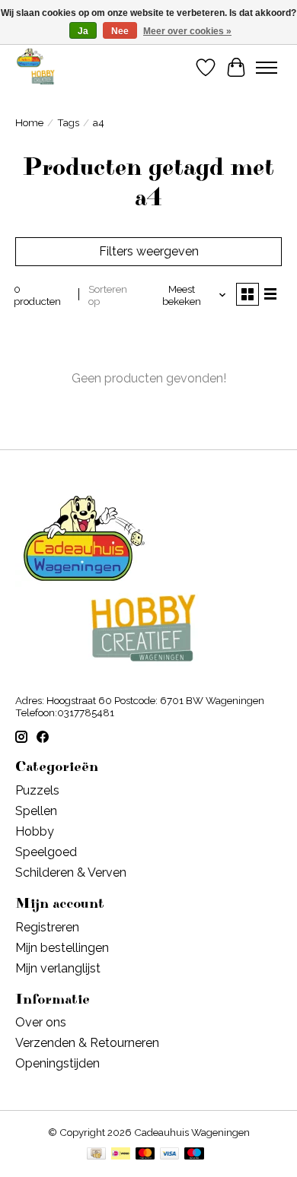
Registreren (47, 927)
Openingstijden (57, 1063)
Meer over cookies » (187, 31)
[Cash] (96, 1154)
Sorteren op (107, 295)
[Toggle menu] (266, 67)
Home (29, 122)
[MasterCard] (145, 1154)
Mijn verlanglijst (58, 968)
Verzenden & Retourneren (87, 1043)
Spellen (36, 811)
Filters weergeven (149, 251)
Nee (120, 31)
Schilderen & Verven (70, 872)
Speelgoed (46, 852)
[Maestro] (194, 1154)
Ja (83, 31)
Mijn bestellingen (62, 948)
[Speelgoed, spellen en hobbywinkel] (35, 67)
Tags (68, 122)
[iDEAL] (120, 1154)
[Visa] (170, 1154)
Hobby (34, 831)
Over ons (40, 1022)
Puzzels (37, 790)
